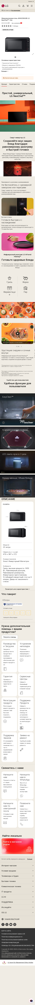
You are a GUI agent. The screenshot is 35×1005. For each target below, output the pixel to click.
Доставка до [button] (11, 10)
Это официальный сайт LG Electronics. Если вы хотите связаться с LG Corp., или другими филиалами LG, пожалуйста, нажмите (16, 955)
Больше (4, 71)
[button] (19, 6)
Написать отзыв (8, 30)
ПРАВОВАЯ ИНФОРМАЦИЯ (10, 942)
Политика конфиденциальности (11, 937)
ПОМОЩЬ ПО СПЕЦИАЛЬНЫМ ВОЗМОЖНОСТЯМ (17, 945)
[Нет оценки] (7, 26)
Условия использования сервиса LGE (13, 934)
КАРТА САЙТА (6, 931)
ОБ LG (4, 912)
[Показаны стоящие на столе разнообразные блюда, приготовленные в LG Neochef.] (17, 313)
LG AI (3, 897)
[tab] (4, 84)
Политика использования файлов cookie (14, 939)
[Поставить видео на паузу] (17, 213)
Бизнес (30, 1)
